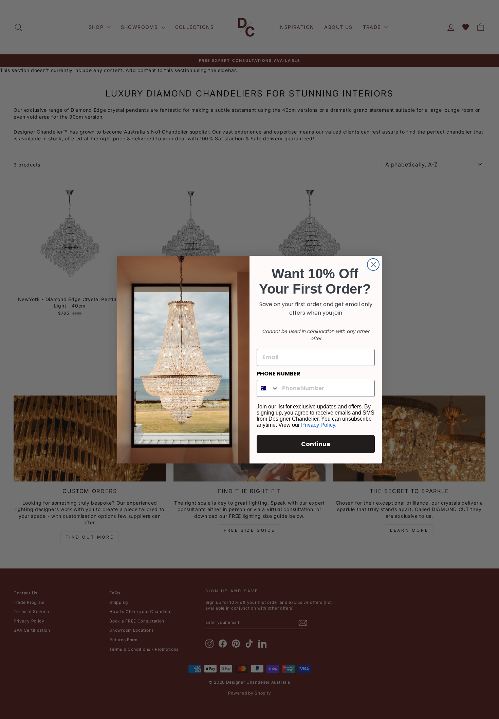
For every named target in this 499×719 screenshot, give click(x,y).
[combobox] (268, 388)
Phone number (278, 374)
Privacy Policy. (318, 425)
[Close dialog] (373, 264)
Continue (316, 444)
